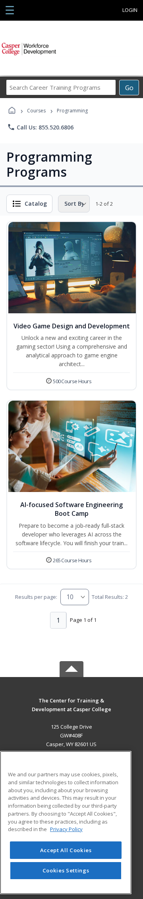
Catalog (36, 203)
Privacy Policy (66, 829)
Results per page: (36, 596)
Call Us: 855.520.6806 (40, 127)
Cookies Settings (66, 870)
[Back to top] (71, 706)
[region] (65, 822)
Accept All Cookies (66, 850)
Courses (36, 110)
